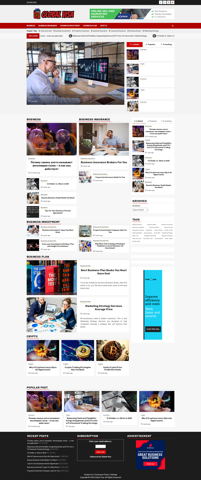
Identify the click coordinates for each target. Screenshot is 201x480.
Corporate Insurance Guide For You (110, 177)
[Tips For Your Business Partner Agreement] (33, 212)
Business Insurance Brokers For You (104, 162)
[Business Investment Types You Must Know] (33, 231)
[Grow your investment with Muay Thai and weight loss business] (33, 245)
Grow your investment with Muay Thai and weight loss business (58, 245)
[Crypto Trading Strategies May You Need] (78, 350)
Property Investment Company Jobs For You (110, 231)
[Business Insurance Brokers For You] (104, 139)
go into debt (157, 233)
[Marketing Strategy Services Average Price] (52, 314)
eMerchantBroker (137, 233)
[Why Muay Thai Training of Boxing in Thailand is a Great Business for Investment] (85, 246)
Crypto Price (149, 230)
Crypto (103, 26)
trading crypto (136, 241)
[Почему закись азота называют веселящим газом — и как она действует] (133, 54)
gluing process (148, 233)
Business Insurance (48, 26)
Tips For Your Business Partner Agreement (58, 212)
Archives (136, 206)
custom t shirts (168, 230)
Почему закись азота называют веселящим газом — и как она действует (156, 55)
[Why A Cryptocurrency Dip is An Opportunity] (133, 94)
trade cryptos (169, 238)
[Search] (172, 25)
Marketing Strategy (151, 31)
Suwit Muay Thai (148, 238)
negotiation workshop (150, 236)
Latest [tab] (135, 44)
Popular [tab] (151, 44)
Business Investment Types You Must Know (57, 231)
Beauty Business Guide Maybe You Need (156, 106)
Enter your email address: (100, 449)
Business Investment (70, 26)
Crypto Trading (158, 230)
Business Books (135, 31)
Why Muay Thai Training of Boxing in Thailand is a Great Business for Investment (110, 246)
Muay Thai (135, 236)
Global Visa (106, 457)
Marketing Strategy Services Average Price (103, 307)
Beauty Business (137, 224)
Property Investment (81, 31)
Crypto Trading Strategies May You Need (78, 368)
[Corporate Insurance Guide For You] (85, 177)
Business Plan (90, 26)
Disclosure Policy (101, 474)
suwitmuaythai (159, 238)
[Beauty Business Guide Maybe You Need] (133, 106)
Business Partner (154, 227)
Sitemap (113, 474)
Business (31, 26)
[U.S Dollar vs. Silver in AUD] (133, 82)
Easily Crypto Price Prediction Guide (112, 368)
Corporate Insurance (118, 31)
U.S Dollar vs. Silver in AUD (147, 36)
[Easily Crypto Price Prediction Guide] (112, 350)
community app (168, 227)
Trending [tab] (167, 44)
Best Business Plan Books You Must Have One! (104, 272)
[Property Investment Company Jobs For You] (85, 231)
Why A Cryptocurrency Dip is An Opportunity (156, 94)
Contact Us (88, 474)
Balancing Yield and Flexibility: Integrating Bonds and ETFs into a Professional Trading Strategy (90, 36)
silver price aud (46, 31)
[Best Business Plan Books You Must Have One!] (52, 277)
